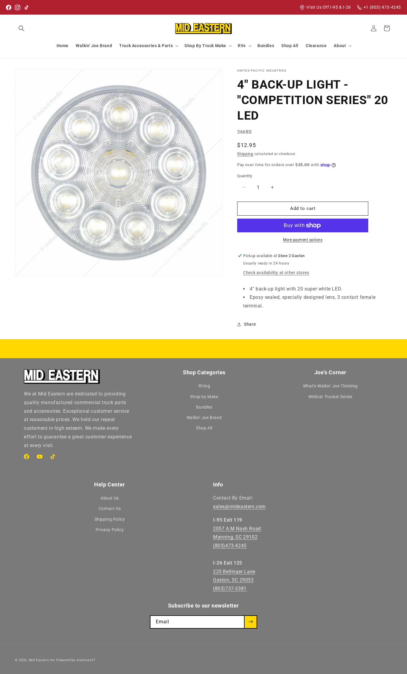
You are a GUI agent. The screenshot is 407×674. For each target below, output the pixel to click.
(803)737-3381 (230, 588)
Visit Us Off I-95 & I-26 (328, 7)
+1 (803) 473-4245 (382, 7)
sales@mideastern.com (239, 506)
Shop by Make (204, 396)
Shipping (245, 154)
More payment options (302, 240)
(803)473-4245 (230, 545)
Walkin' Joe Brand (204, 417)
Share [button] (250, 324)
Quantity (244, 176)
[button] (21, 28)
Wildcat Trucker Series (330, 396)
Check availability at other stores (276, 272)
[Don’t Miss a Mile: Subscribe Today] (250, 621)
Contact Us (110, 508)
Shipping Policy (109, 519)
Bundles (204, 407)
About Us (109, 498)
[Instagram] (17, 7)
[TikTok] (26, 7)
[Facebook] (8, 7)
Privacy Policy (110, 529)
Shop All (204, 428)
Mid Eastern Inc (42, 660)
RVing (204, 386)
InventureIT (86, 660)
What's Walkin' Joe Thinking (330, 386)
